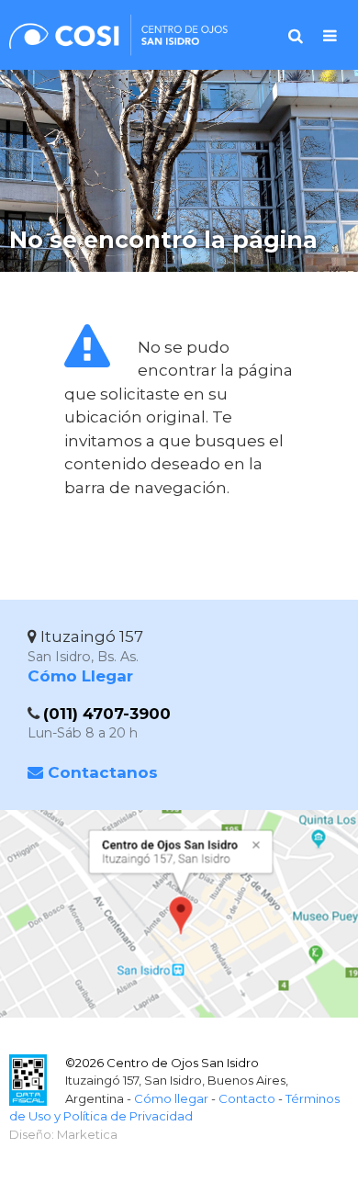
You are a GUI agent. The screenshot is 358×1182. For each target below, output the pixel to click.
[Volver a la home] (124, 45)
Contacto (246, 1098)
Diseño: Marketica (63, 1134)
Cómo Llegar (80, 676)
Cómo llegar (171, 1098)
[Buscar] (295, 36)
